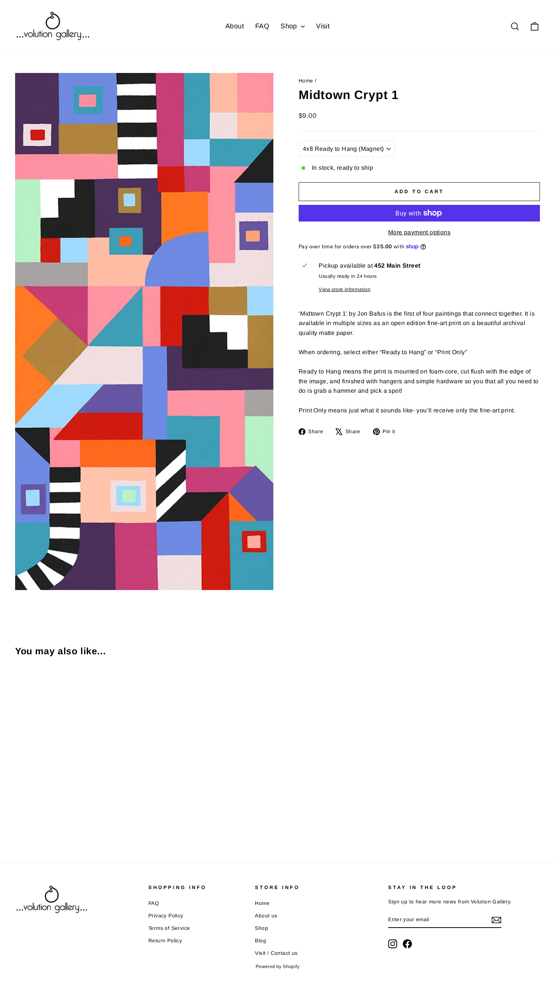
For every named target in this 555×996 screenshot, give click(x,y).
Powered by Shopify (277, 966)
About (234, 26)
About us (266, 916)
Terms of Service (169, 928)
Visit (323, 26)
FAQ (262, 26)
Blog (260, 940)
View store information (344, 289)
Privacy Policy (165, 916)
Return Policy (165, 940)
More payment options (419, 232)
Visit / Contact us (276, 953)
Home (306, 81)
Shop (290, 26)
